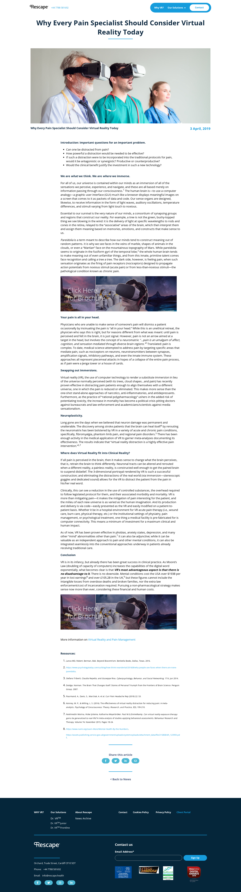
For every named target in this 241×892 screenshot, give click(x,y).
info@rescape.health (53, 875)
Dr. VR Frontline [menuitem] (60, 827)
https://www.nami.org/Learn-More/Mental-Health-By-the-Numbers (97, 729)
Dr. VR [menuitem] (56, 818)
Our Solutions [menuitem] (175, 7)
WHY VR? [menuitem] (39, 812)
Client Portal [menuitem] (184, 812)
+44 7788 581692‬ (52, 869)
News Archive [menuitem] (83, 818)
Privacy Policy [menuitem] (163, 812)
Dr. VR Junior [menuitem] (59, 823)
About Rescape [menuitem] (83, 812)
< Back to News (120, 779)
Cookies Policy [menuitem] (141, 812)
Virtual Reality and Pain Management (111, 639)
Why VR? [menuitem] (159, 7)
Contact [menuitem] (199, 7)
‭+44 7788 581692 (59, 7)
